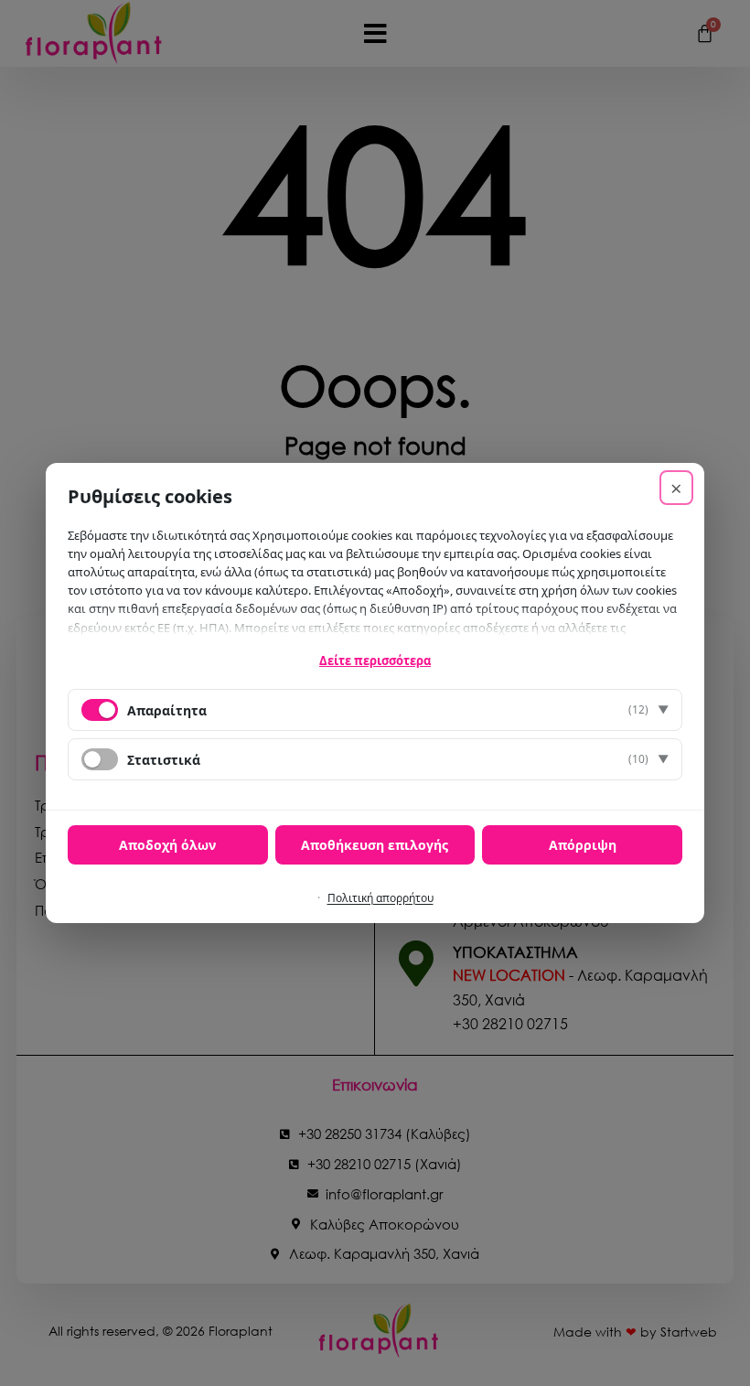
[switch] (99, 759)
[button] (375, 710)
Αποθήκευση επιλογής (374, 845)
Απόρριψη (582, 845)
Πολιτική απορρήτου (380, 898)
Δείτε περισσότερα (375, 660)
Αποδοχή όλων (167, 845)
